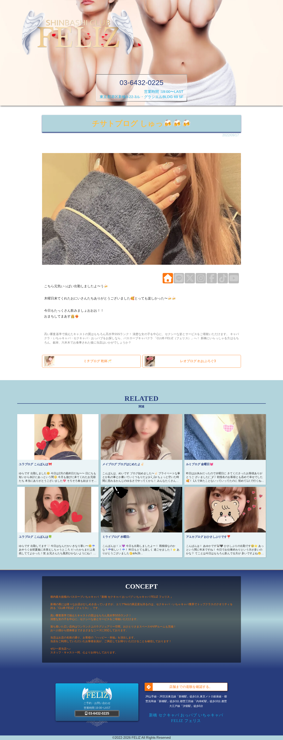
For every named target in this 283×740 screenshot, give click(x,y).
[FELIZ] (77, 33)
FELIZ (136, 737)
